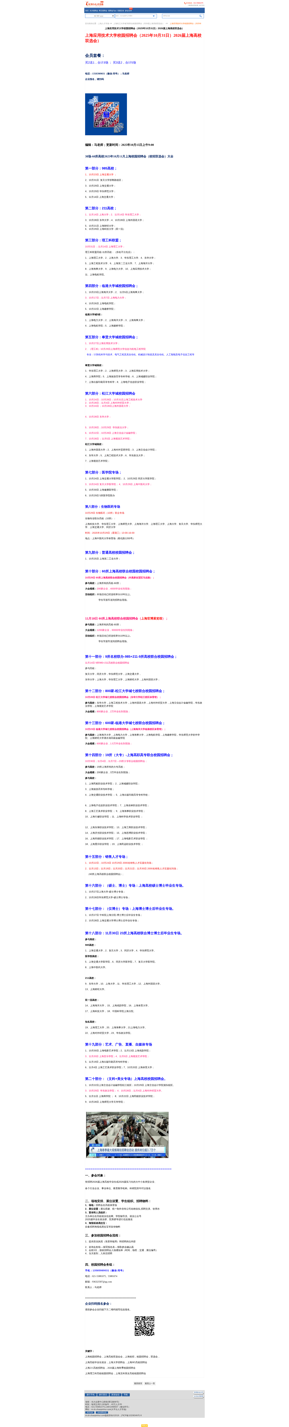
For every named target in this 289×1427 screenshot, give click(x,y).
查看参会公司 (198, 1392)
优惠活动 (120, 11)
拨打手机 (91, 1395)
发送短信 (115, 1395)
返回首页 (138, 1383)
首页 (87, 11)
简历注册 (90, 1412)
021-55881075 (198, 3)
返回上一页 (150, 1383)
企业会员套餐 (198, 1396)
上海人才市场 (103, 23)
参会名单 (128, 11)
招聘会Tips (112, 11)
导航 (126, 1395)
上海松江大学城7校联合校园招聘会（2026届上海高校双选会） (139, 23)
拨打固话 (103, 1395)
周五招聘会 (103, 11)
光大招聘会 (94, 11)
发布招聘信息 (102, 1412)
